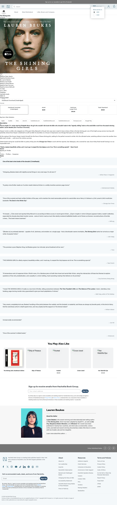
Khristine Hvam (9, 78)
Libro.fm (25, 121)
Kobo (17, 121)
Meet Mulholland (27, 12)
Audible (10, 121)
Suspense (15, 154)
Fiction (2, 154)
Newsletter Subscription (65, 470)
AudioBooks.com (35, 121)
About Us (61, 461)
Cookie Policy (101, 467)
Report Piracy (101, 478)
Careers (80, 476)
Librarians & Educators (84, 467)
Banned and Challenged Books (65, 474)
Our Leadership (62, 464)
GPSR (99, 486)
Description (3, 123)
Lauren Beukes (6, 80)
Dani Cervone (9, 85)
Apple (2, 121)
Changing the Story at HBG (66, 478)
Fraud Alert (100, 481)
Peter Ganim (9, 76)
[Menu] (3, 6)
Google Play (88, 121)
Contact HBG (81, 479)
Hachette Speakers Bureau (85, 473)
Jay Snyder (8, 82)
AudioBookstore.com (64, 121)
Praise (2, 156)
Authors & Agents (83, 461)
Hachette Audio (4, 94)
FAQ (79, 482)
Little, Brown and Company (45, 12)
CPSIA (99, 484)
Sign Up (85, 391)
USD (97, 12)
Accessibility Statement (65, 481)
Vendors (80, 485)
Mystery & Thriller (5, 150)
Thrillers (8, 154)
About (16, 12)
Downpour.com (77, 121)
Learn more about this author (55, 433)
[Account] (108, 6)
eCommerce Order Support (85, 470)
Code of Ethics (101, 470)
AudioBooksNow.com (49, 121)
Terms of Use (101, 461)
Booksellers (81, 490)
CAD (97, 15)
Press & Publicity (63, 488)
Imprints (60, 467)
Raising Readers (82, 487)
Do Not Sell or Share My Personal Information (104, 474)
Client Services (82, 464)
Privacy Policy (101, 464)
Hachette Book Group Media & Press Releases (66, 484)
